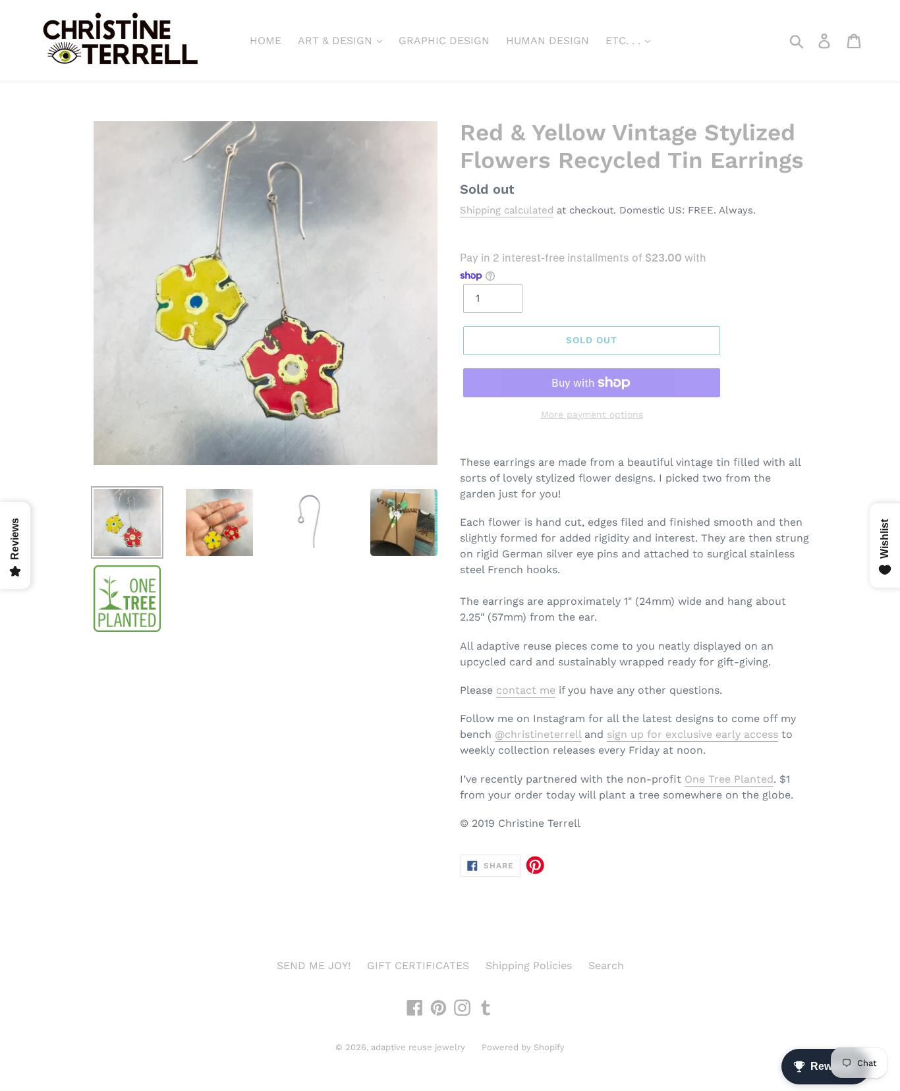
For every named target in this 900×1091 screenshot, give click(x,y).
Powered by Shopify (523, 1047)
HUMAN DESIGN (547, 40)
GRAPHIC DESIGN (444, 40)
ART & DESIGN (337, 40)
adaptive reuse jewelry (418, 1047)
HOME (265, 40)
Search (606, 965)
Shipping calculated (506, 210)
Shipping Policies (529, 965)
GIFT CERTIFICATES (418, 965)
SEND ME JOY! (314, 965)
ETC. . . (624, 40)
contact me (525, 690)
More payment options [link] (592, 414)
